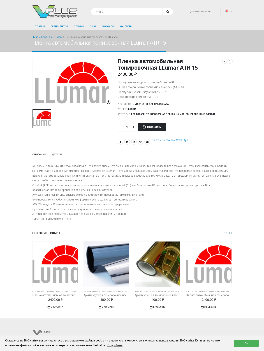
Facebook (120, 142)
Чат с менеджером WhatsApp (170, 140)
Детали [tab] (57, 154)
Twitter (127, 142)
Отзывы (79, 26)
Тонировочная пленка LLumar (165, 114)
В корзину (154, 127)
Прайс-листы (59, 26)
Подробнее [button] (114, 345)
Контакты (126, 26)
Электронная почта (147, 142)
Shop (59, 36)
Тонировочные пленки (200, 114)
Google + (140, 142)
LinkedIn (134, 142)
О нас (93, 26)
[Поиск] (168, 11)
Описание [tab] (39, 154)
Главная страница (42, 36)
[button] (224, 233)
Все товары (138, 114)
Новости (108, 26)
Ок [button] (246, 343)
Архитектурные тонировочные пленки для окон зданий (113, 291)
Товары (40, 26)
